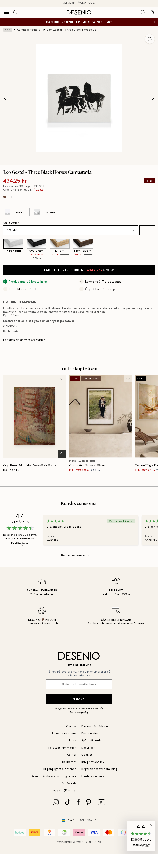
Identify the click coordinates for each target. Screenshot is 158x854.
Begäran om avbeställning (99, 769)
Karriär (72, 755)
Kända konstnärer (29, 30)
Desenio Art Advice (94, 726)
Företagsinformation (62, 748)
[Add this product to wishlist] (150, 39)
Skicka (79, 699)
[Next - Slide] (153, 98)
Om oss (71, 726)
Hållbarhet (69, 762)
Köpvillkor (88, 748)
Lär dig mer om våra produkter (24, 340)
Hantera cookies (92, 776)
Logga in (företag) (64, 790)
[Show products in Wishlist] (142, 12)
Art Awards (69, 783)
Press (73, 740)
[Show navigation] (6, 12)
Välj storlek (11, 222)
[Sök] (15, 12)
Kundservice (90, 733)
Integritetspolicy (92, 762)
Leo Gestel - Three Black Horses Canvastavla (71, 30)
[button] (147, 230)
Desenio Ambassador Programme (54, 776)
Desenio (91, 842)
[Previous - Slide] (5, 98)
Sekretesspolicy (79, 712)
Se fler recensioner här (79, 555)
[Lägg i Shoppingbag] (62, 454)
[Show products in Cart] (151, 12)
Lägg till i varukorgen (79, 270)
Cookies (87, 755)
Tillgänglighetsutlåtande (60, 769)
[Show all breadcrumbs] (7, 30)
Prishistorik (11, 331)
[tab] (20, 163)
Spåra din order (92, 740)
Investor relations (64, 733)
